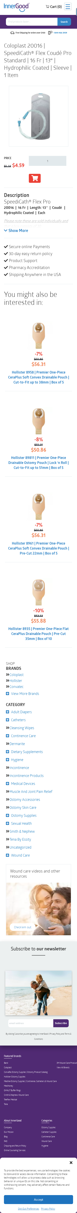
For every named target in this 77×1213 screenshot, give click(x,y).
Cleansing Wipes (21, 727)
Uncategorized (20, 847)
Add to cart (35, 178)
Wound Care (20, 855)
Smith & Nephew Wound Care (16, 1095)
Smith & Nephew (22, 831)
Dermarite (17, 743)
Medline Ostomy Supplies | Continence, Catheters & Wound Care (30, 1081)
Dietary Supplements (27, 751)
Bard (6, 1062)
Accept (38, 1199)
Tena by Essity (20, 839)
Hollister (15, 680)
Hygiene (17, 759)
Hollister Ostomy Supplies (14, 1076)
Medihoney (8, 1085)
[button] (71, 1163)
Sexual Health (21, 823)
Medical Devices (23, 783)
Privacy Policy (48, 1208)
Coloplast (16, 674)
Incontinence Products (26, 775)
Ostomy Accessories (24, 799)
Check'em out (22, 927)
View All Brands (63, 1067)
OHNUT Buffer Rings (12, 1090)
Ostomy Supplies (24, 815)
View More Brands (25, 693)
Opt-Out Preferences (28, 1208)
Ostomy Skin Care (22, 807)
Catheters (18, 719)
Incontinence (19, 767)
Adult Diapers (21, 711)
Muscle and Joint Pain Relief (30, 791)
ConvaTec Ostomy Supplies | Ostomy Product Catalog (26, 1072)
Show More (18, 231)
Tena (6, 1104)
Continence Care (23, 735)
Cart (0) (56, 6)
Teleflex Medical (10, 1099)
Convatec (16, 686)
